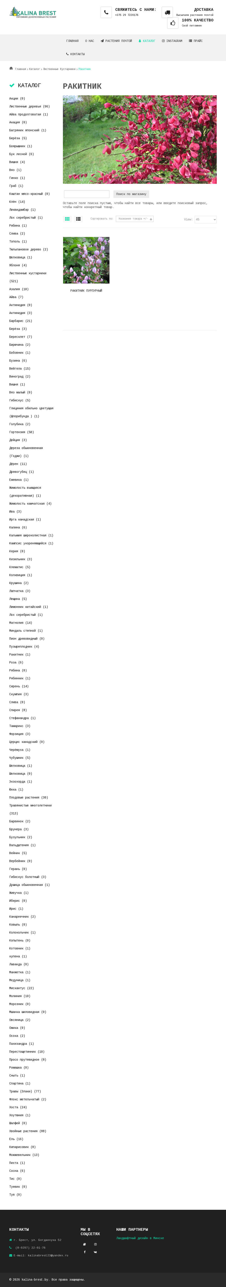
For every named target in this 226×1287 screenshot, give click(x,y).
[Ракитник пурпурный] (86, 252)
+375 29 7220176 (126, 15)
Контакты (77, 54)
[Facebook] (85, 1252)
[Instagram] (95, 1244)
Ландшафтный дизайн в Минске (140, 1238)
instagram (173, 41)
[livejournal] (85, 1244)
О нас (89, 41)
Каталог (148, 41)
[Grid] (67, 219)
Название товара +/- (133, 218)
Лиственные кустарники (59, 69)
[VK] (95, 1252)
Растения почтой (118, 41)
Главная (72, 41)
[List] (78, 219)
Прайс (197, 41)
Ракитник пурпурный (86, 291)
